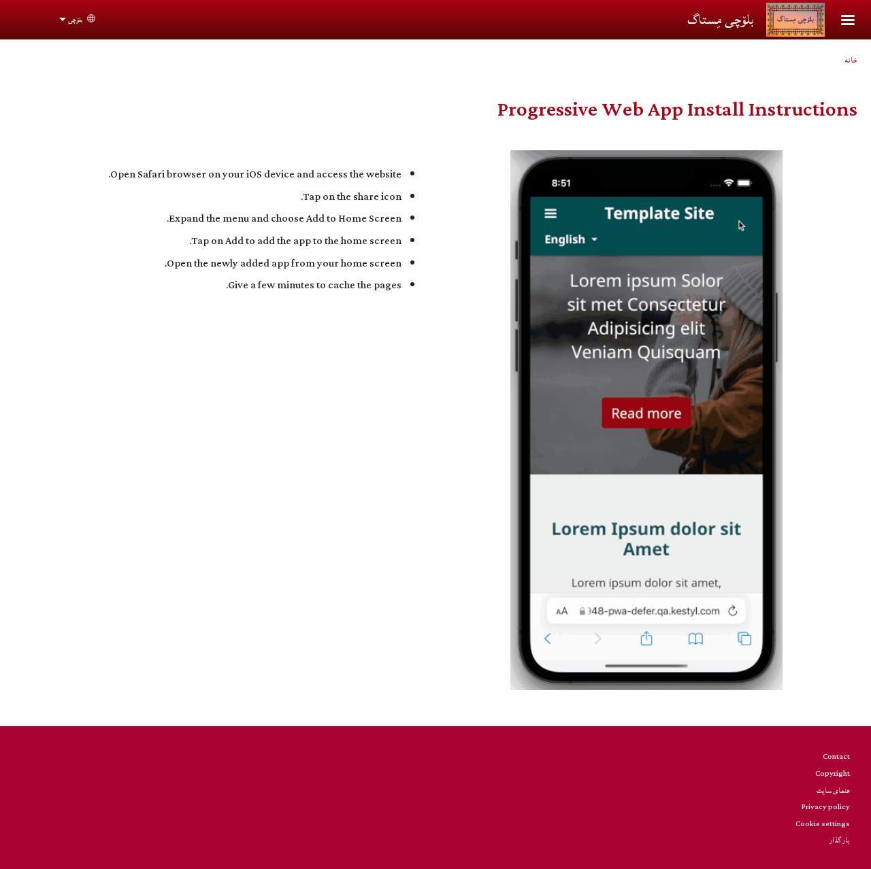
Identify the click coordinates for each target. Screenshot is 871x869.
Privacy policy (826, 807)
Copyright (832, 773)
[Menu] (840, 21)
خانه (851, 60)
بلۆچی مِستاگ (720, 20)
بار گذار (839, 840)
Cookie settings (822, 824)
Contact (836, 756)
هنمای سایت (833, 790)
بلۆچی (75, 20)
